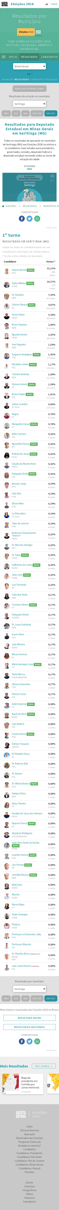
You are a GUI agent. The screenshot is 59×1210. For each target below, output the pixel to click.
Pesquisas (51, 79)
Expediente (29, 1201)
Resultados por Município (29, 18)
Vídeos (29, 1194)
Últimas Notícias (29, 1130)
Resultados (29, 56)
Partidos (29, 1172)
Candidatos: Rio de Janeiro (29, 1160)
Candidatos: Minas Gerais (29, 1164)
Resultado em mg (29, 1017)
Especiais (29, 1186)
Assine (29, 1182)
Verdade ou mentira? (29, 1145)
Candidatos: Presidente (29, 1153)
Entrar (54, 3)
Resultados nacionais (29, 1027)
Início (13, 56)
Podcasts (29, 1197)
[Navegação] (3, 56)
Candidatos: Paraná (29, 1168)
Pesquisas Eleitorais (29, 1141)
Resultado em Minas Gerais (29, 88)
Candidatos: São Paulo (29, 1157)
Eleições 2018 (22, 4)
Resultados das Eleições (29, 1138)
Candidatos (37, 79)
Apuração (7, 79)
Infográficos (30, 1190)
